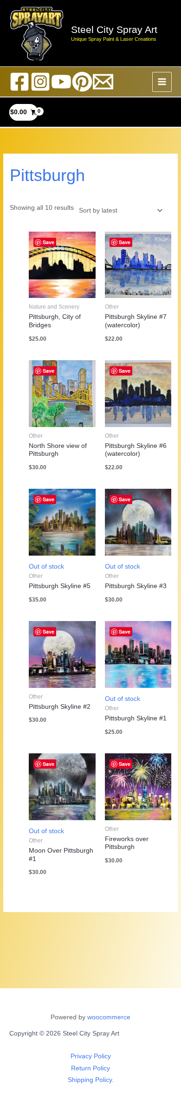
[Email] (103, 81)
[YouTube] (61, 81)
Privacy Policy (91, 1056)
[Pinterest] (82, 81)
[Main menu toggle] (162, 82)
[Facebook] (19, 81)
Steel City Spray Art (114, 29)
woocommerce (108, 1017)
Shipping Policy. (91, 1079)
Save (48, 242)
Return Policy (90, 1068)
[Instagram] (40, 81)
